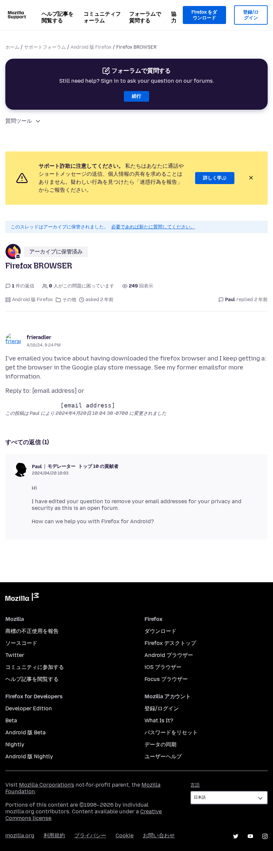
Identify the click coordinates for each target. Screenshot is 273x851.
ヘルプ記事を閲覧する (58, 17)
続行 (136, 96)
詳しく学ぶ (214, 178)
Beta (11, 720)
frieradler (39, 337)
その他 (69, 299)
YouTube (250, 836)
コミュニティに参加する (34, 667)
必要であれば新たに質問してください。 (153, 227)
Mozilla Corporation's (46, 785)
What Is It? (158, 720)
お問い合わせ (159, 835)
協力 (173, 17)
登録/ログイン (251, 15)
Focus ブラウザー (166, 679)
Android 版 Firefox (91, 47)
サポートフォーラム (45, 47)
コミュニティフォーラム (102, 17)
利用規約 (54, 835)
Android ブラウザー (168, 655)
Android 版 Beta (25, 732)
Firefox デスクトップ (170, 643)
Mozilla (22, 598)
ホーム (12, 47)
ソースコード (21, 643)
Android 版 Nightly (29, 756)
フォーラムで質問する (145, 17)
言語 (195, 785)
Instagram (265, 836)
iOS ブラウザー (162, 667)
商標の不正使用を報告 (32, 631)
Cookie (125, 835)
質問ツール (18, 121)
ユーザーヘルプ (163, 756)
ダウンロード (160, 631)
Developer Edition (28, 708)
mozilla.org (19, 835)
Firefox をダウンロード (204, 15)
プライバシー (90, 835)
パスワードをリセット (171, 732)
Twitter (14, 655)
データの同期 (160, 744)
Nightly (14, 744)
